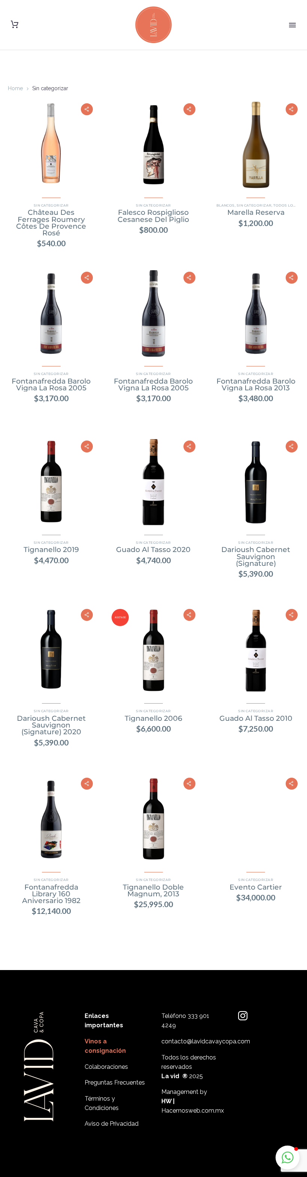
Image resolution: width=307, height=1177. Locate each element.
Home (15, 88)
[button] (87, 109)
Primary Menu (292, 25)
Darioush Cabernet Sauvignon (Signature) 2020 (51, 725)
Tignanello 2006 (153, 718)
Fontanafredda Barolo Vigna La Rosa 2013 (255, 384)
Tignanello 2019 (51, 549)
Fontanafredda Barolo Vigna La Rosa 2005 (51, 384)
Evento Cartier (256, 887)
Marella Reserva (256, 212)
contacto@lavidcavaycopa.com (205, 1041)
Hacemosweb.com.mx (192, 1110)
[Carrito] (14, 24)
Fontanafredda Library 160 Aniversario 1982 (51, 894)
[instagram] (242, 1016)
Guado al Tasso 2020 (153, 549)
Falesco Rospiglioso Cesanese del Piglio (153, 215)
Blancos (225, 205)
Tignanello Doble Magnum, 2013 (153, 890)
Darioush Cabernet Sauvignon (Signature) (255, 556)
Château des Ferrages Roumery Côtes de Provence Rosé (51, 222)
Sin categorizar (51, 205)
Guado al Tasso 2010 (255, 718)
